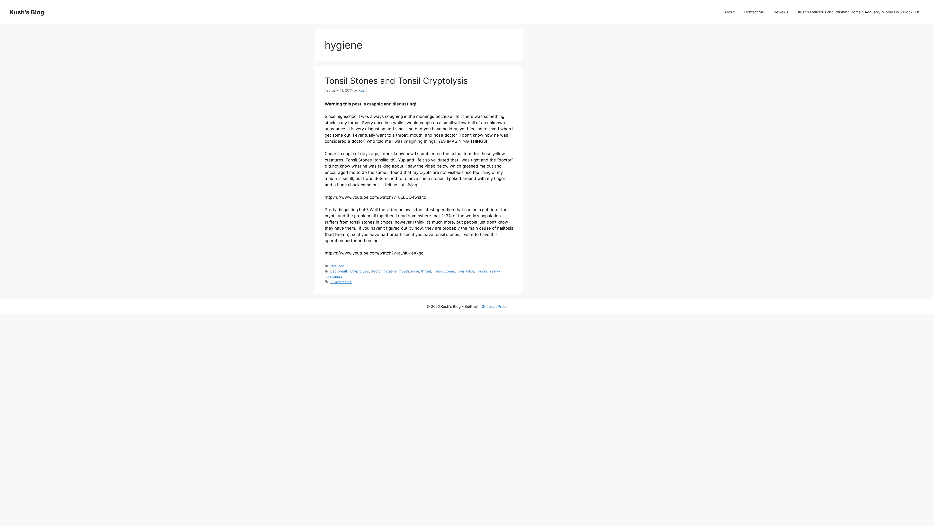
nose (415, 271)
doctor (376, 271)
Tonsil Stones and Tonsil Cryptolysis (396, 80)
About (729, 12)
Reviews (781, 12)
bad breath (339, 271)
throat (426, 271)
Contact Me (754, 12)
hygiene (390, 271)
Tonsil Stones (444, 271)
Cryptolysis (359, 271)
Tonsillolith (465, 271)
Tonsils (481, 271)
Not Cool (337, 266)
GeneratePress (495, 306)
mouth (403, 271)
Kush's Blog (27, 12)
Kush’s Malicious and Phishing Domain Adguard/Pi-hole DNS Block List (858, 12)
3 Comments (341, 282)
